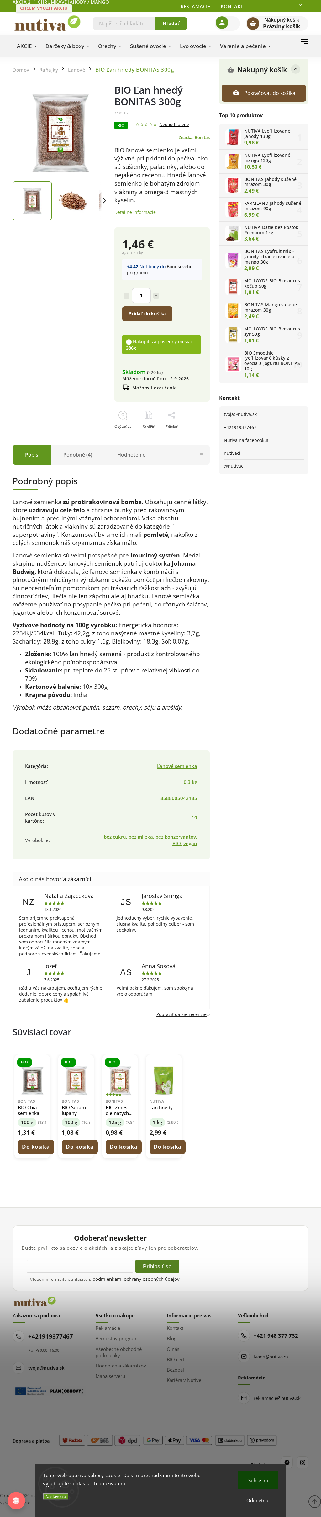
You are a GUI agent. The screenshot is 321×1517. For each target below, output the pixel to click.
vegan (190, 843)
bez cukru (115, 837)
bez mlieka (141, 837)
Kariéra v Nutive (184, 1380)
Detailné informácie (135, 212)
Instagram (302, 1462)
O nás (173, 1349)
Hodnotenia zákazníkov (121, 1365)
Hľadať (171, 23)
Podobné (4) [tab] (77, 454)
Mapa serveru (110, 1376)
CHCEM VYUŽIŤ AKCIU (44, 8)
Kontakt (232, 6)
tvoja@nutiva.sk (240, 414)
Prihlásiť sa (157, 1266)
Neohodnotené (174, 125)
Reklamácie (195, 6)
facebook (287, 1462)
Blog (171, 1338)
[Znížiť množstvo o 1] (126, 296)
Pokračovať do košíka (270, 93)
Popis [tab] (31, 454)
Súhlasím (258, 1480)
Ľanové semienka (177, 766)
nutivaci (232, 453)
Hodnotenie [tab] (131, 454)
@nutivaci (234, 466)
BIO (176, 843)
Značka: (194, 137)
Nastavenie (55, 1496)
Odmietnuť (258, 1500)
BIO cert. (176, 1359)
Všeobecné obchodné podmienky (119, 1352)
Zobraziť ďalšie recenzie (181, 1014)
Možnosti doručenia (154, 388)
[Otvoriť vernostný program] (16, 1500)
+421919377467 (240, 427)
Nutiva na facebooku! (246, 440)
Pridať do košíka (147, 313)
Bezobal (175, 1370)
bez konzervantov (175, 837)
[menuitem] (27, 46)
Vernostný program (117, 1338)
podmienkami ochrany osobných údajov (136, 1279)
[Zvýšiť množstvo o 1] (156, 296)
